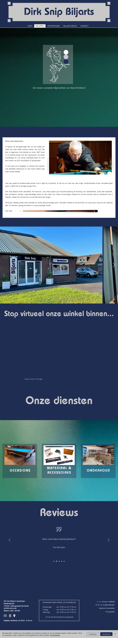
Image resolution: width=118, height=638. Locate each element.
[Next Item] (114, 265)
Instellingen (93, 634)
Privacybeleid (55, 635)
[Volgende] (108, 540)
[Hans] (59, 561)
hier (41, 379)
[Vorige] (9, 540)
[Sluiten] (115, 634)
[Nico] (56, 561)
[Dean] (61, 561)
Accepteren (106, 634)
